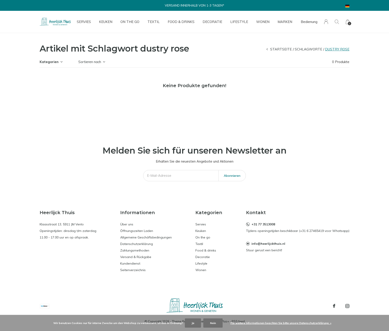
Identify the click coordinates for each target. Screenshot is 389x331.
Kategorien (49, 62)
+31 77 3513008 (263, 224)
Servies (84, 22)
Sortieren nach (89, 62)
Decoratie (212, 22)
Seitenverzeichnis (133, 270)
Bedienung (309, 22)
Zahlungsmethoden (134, 250)
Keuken (105, 22)
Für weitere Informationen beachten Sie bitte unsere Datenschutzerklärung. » (281, 323)
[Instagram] (347, 306)
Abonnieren (232, 176)
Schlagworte (308, 49)
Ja (193, 323)
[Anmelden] (326, 21)
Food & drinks (181, 22)
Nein (213, 323)
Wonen (262, 22)
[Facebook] (334, 306)
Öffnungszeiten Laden (136, 231)
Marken (285, 22)
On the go (129, 22)
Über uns (126, 224)
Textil (153, 22)
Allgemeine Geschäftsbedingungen (146, 237)
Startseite (281, 49)
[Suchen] (337, 21)
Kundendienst (130, 263)
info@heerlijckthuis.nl (268, 244)
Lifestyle (239, 22)
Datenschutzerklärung (136, 244)
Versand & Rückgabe (135, 257)
